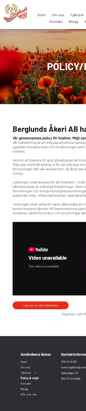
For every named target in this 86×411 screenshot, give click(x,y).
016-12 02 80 (68, 361)
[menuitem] (41, 14)
